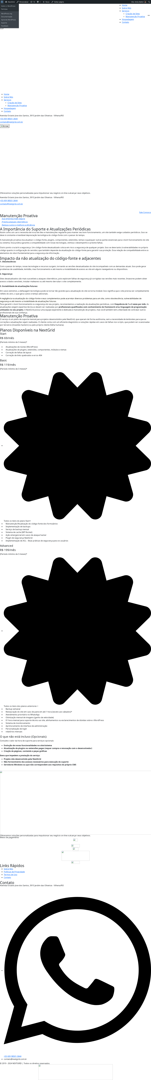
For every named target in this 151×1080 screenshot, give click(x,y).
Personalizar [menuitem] (23, 2)
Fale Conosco (145, 212)
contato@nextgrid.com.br (11, 122)
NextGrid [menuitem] (11, 2)
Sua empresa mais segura (13, 218)
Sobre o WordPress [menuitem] (8, 6)
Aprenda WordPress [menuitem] (8, 20)
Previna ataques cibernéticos (14, 222)
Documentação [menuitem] (6, 17)
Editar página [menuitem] (59, 2)
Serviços (125, 11)
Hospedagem (128, 19)
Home (124, 5)
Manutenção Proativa (135, 16)
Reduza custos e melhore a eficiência (18, 225)
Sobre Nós (126, 8)
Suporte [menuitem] (4, 23)
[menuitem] (2, 2)
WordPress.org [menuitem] (6, 14)
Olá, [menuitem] (137, 2)
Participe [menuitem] (4, 9)
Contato (125, 22)
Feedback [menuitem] (4, 26)
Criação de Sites (133, 13)
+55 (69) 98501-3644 (9, 118)
